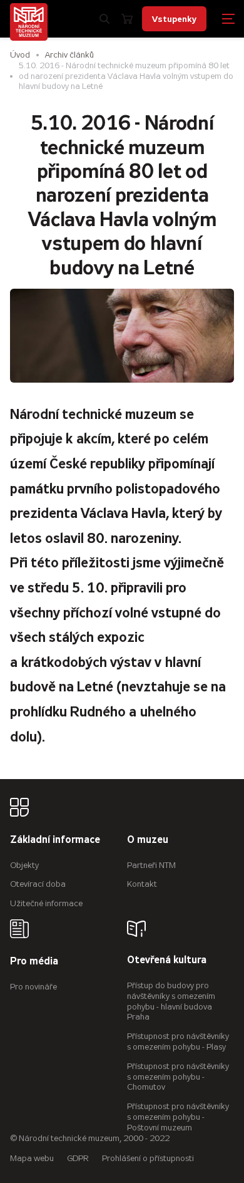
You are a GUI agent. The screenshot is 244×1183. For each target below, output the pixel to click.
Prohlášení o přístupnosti (148, 1158)
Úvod (20, 54)
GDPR (78, 1158)
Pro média (34, 961)
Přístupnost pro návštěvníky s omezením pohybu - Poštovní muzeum (178, 1117)
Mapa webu (32, 1158)
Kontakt (142, 884)
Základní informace (55, 840)
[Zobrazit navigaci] (228, 19)
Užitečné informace (46, 903)
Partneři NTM (151, 865)
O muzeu (147, 840)
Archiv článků (69, 54)
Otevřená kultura (166, 960)
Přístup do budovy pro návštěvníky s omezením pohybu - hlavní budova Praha (171, 1001)
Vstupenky (174, 19)
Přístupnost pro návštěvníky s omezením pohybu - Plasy (178, 1041)
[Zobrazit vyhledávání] (104, 18)
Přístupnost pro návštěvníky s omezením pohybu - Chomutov (178, 1077)
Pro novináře (33, 986)
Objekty (24, 865)
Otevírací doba (38, 884)
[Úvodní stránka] (29, 22)
